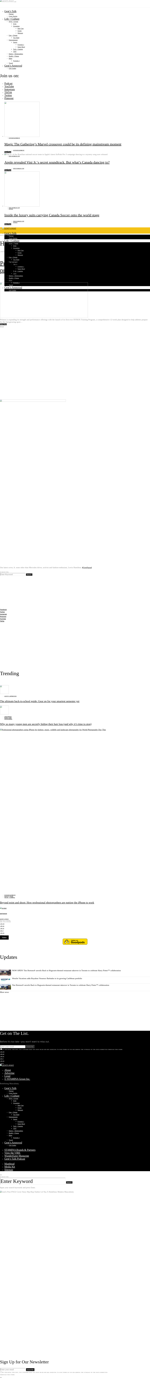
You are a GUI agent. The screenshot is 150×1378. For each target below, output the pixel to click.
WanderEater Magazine (16, 1155)
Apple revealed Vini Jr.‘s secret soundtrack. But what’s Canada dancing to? (57, 162)
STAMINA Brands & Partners (19, 1149)
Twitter (8, 95)
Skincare (20, 33)
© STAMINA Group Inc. (17, 1078)
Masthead (9, 1163)
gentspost (3, 913)
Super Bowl (21, 47)
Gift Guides (12, 68)
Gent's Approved (10, 696)
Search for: (4, 572)
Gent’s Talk (10, 11)
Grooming (16, 26)
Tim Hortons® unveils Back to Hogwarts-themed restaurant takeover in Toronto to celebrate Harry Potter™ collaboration (60, 985)
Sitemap (8, 1169)
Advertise (9, 1073)
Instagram (9, 89)
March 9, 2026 (9, 279)
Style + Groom (13, 21)
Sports (15, 42)
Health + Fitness (14, 56)
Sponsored (8, 719)
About (7, 1070)
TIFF (14, 51)
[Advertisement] (75, 343)
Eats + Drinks (13, 35)
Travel (11, 63)
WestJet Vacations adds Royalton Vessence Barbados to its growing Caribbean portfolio (47, 978)
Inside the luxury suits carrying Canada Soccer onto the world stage (51, 215)
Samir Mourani (9, 280)
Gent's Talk (8, 896)
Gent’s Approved (13, 65)
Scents (20, 31)
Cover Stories (13, 16)
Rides (10, 58)
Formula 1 (21, 45)
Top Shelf (16, 38)
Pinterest (9, 98)
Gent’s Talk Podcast (14, 1158)
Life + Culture (11, 18)
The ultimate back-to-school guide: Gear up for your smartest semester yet (39, 701)
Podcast (11, 14)
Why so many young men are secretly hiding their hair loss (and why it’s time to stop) (45, 724)
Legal (7, 1076)
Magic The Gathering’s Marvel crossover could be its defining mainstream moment (62, 144)
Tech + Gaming (18, 49)
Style (14, 24)
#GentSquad (87, 567)
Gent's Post (4, 919)
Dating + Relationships (16, 54)
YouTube (9, 86)
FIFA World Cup (14, 156)
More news (4, 992)
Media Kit (9, 1166)
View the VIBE (12, 1152)
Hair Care (21, 28)
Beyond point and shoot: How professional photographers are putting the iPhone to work (47, 902)
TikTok (8, 92)
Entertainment (13, 40)
